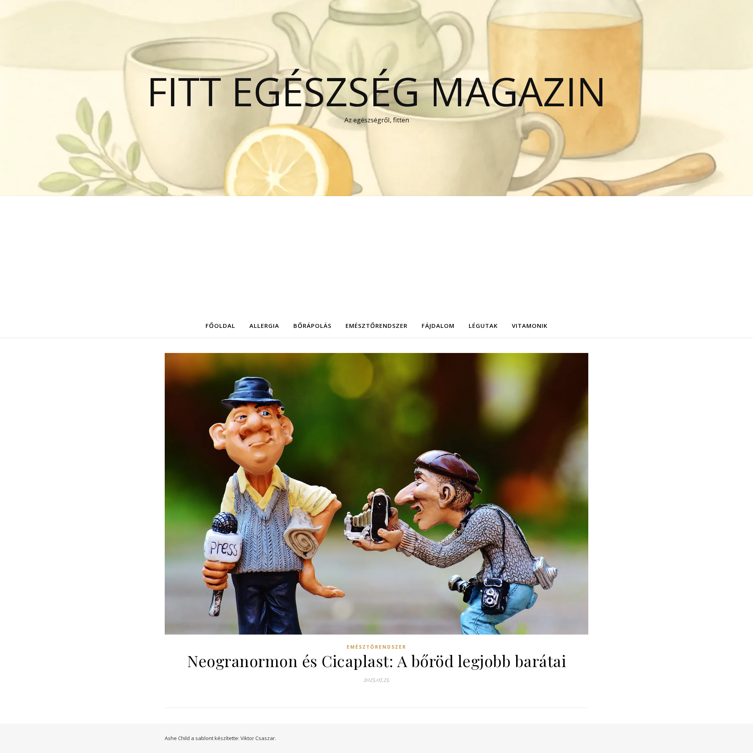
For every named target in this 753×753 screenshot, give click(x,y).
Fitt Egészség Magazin (376, 91)
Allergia (264, 325)
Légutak (483, 325)
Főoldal (220, 325)
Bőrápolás (312, 325)
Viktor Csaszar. (258, 738)
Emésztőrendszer (376, 325)
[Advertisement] (376, 255)
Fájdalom (438, 325)
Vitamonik (529, 325)
